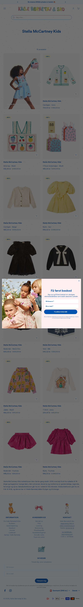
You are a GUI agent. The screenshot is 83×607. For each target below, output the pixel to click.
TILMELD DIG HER (60, 312)
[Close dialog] (79, 280)
